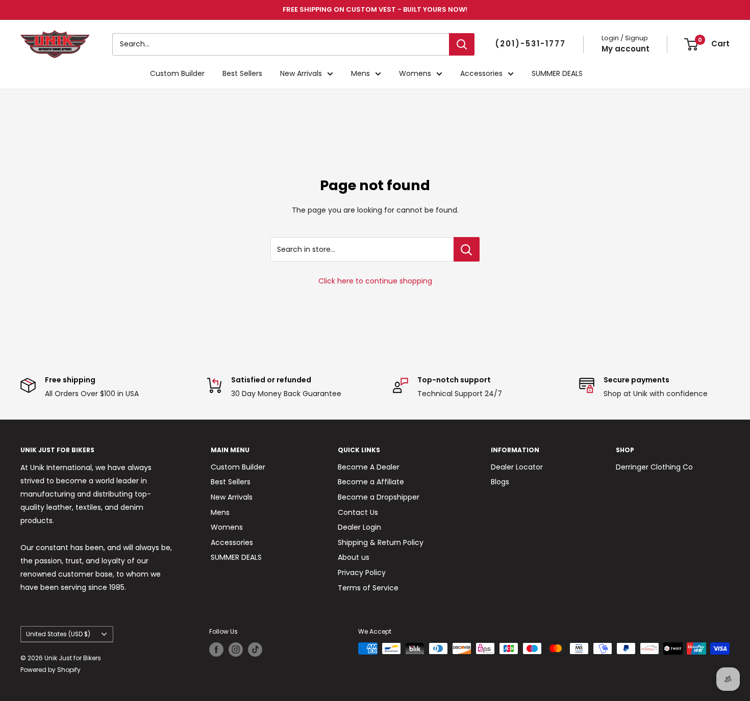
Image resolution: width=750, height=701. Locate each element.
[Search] (461, 44)
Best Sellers (242, 73)
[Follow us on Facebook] (216, 649)
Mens (360, 73)
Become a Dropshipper (378, 497)
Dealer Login (359, 527)
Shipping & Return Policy (380, 542)
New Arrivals (301, 73)
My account (625, 48)
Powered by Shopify (50, 669)
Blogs (500, 482)
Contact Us (358, 512)
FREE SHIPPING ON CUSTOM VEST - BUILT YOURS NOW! (375, 9)
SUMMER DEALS (557, 73)
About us (353, 557)
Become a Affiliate (371, 482)
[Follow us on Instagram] (236, 649)
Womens (415, 73)
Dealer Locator (517, 467)
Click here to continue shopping (375, 281)
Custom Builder (177, 73)
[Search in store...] (467, 249)
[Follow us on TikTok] (255, 649)
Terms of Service (368, 588)
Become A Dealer (368, 467)
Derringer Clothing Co (654, 467)
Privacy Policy (362, 572)
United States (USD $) (58, 634)
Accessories (481, 73)
